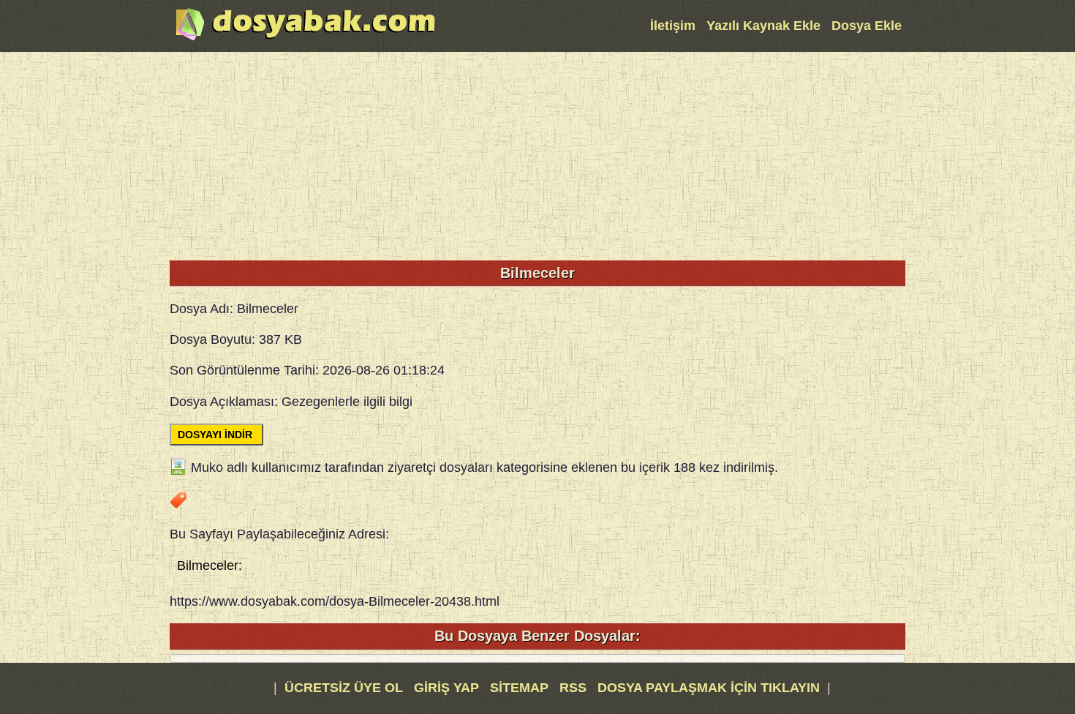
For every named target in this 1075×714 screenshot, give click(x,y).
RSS (574, 687)
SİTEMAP (521, 687)
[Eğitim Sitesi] (306, 38)
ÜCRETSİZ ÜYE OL (343, 687)
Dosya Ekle (866, 25)
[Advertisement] (537, 154)
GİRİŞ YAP (446, 687)
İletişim (672, 25)
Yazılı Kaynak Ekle (763, 25)
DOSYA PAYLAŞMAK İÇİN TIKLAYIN (708, 687)
